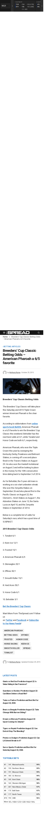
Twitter (9, 620)
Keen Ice (25, 644)
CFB (19, 802)
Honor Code (22, 639)
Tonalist (8, 653)
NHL (33, 802)
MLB (28, 802)
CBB (24, 802)
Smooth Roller (12, 648)
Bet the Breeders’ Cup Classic (17, 606)
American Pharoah (13, 630)
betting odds (11, 635)
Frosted (8, 639)
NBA (14, 802)
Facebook (21, 620)
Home (5, 337)
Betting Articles (12, 347)
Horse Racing (11, 644)
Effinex (24, 635)
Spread (26, 648)
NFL (10, 802)
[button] (4, 332)
